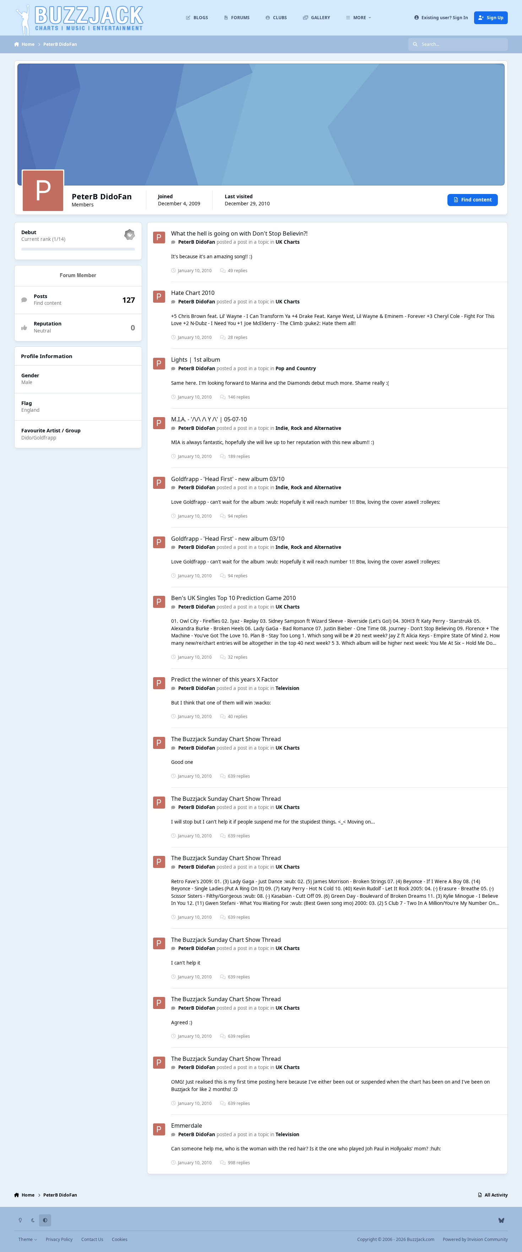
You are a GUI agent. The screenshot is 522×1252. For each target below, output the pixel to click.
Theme (26, 1239)
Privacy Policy (59, 1239)
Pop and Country (296, 368)
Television (287, 688)
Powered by (475, 1239)
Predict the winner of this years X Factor (224, 679)
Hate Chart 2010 (192, 293)
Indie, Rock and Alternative (308, 428)
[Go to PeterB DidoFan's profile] (159, 238)
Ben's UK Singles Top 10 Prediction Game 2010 (233, 598)
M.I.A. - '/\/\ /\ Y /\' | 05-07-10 (209, 419)
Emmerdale (186, 1125)
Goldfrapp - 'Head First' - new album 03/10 (227, 479)
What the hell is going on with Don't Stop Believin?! (239, 233)
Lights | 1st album (195, 359)
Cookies (119, 1239)
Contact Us (92, 1239)
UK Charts (288, 242)
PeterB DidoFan (196, 242)
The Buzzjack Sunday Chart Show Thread (226, 739)
